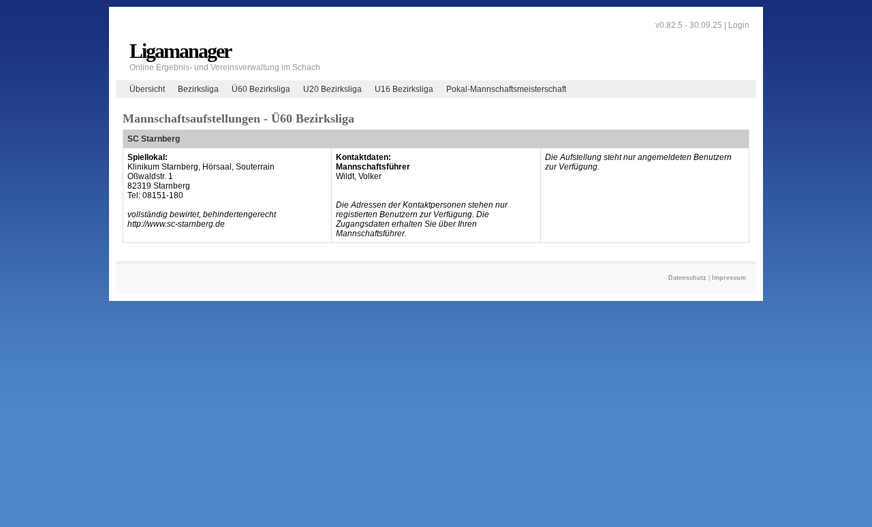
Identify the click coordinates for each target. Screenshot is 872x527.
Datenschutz (687, 277)
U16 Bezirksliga (404, 89)
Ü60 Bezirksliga (261, 89)
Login (738, 25)
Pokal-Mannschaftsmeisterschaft (506, 89)
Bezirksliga (198, 89)
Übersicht (147, 89)
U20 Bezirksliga (332, 89)
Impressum (729, 277)
